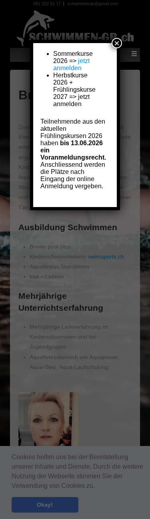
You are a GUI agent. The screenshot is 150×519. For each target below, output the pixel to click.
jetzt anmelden (71, 64)
